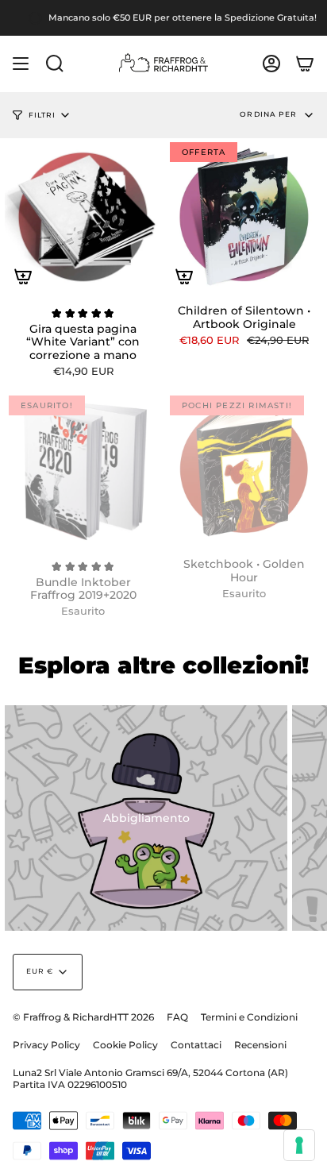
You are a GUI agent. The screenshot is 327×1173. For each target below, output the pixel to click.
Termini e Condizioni (249, 1017)
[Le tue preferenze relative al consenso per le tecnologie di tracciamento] (299, 1145)
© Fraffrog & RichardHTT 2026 (83, 1017)
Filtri (42, 115)
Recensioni (260, 1045)
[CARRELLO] (304, 63)
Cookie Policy (125, 1045)
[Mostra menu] (21, 63)
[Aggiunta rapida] (23, 276)
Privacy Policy (46, 1045)
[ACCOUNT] (271, 63)
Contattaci (196, 1045)
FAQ (177, 1017)
